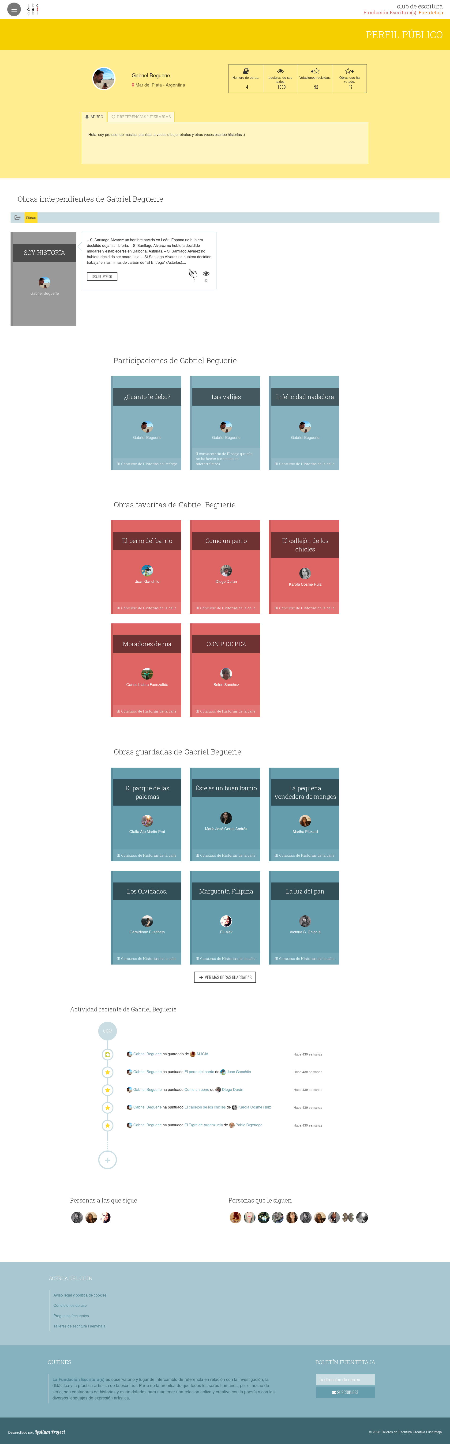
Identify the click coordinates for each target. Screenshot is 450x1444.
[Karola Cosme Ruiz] (235, 1107)
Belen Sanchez (226, 684)
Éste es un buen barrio (226, 788)
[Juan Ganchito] (223, 1071)
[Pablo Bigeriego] (232, 1124)
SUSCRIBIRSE (347, 1392)
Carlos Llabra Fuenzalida (147, 684)
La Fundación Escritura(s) (78, 1379)
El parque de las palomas (147, 792)
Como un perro (226, 541)
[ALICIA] (193, 1053)
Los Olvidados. (147, 891)
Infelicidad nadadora (305, 397)
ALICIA (202, 1053)
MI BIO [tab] (96, 116)
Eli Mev (226, 932)
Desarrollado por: (36, 1432)
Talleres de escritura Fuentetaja (79, 1326)
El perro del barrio (147, 541)
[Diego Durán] (218, 1089)
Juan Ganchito (147, 581)
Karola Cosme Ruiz (305, 584)
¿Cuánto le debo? (147, 397)
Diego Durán (226, 581)
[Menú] (14, 9)
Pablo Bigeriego (249, 1124)
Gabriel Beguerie (148, 1053)
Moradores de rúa (147, 644)
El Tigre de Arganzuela (204, 1124)
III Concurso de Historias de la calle (304, 464)
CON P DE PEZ (226, 644)
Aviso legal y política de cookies (80, 1295)
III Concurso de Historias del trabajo (147, 464)
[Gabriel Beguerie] (104, 78)
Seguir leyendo (102, 276)
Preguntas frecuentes (71, 1315)
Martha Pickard (305, 831)
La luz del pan (305, 891)
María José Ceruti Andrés (226, 828)
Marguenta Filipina (226, 891)
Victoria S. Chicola (305, 932)
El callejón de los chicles (305, 545)
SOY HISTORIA (44, 252)
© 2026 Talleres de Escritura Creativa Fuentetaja (405, 1431)
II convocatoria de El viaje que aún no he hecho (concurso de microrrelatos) (224, 459)
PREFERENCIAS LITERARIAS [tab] (143, 116)
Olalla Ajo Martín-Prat (147, 831)
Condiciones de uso (70, 1305)
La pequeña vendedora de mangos (305, 792)
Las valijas (226, 397)
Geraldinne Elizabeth (147, 932)
